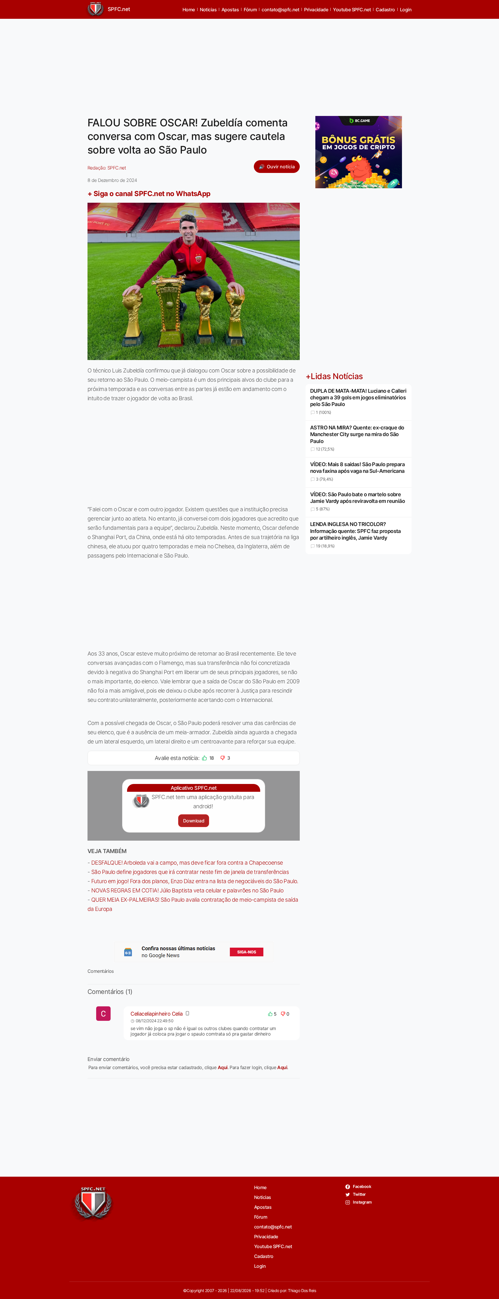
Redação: (106, 168)
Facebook (361, 1186)
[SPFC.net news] (194, 952)
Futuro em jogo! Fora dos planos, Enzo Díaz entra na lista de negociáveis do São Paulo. (194, 881)
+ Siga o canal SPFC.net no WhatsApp (149, 193)
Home (189, 9)
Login (406, 9)
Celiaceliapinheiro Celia (157, 1014)
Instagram (362, 1202)
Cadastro (385, 9)
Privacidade (316, 9)
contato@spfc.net (280, 9)
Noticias (208, 9)
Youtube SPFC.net (352, 9)
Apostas (230, 9)
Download (193, 821)
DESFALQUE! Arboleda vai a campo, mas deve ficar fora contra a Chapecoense (187, 862)
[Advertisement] (249, 63)
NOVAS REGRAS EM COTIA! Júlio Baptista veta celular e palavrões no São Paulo (187, 890)
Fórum (250, 9)
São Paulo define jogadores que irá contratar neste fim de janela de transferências (190, 871)
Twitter (359, 1194)
